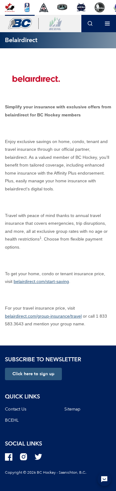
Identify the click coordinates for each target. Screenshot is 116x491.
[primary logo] (20, 23)
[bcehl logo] (55, 23)
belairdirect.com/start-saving (41, 281)
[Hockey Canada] (9, 7)
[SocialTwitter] (38, 457)
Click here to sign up (33, 374)
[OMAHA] (100, 7)
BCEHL (12, 420)
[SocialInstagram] (23, 457)
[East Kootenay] (44, 7)
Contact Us (15, 409)
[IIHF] (27, 7)
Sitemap (72, 409)
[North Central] (62, 7)
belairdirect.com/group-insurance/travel (43, 316)
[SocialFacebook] (8, 457)
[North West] (81, 7)
